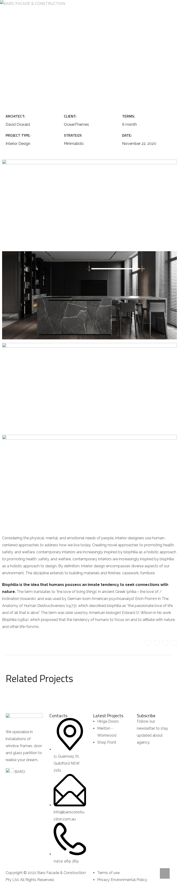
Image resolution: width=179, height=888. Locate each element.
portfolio (74, 63)
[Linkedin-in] (165, 643)
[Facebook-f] (157, 643)
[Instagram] (174, 643)
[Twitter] (148, 643)
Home (54, 63)
